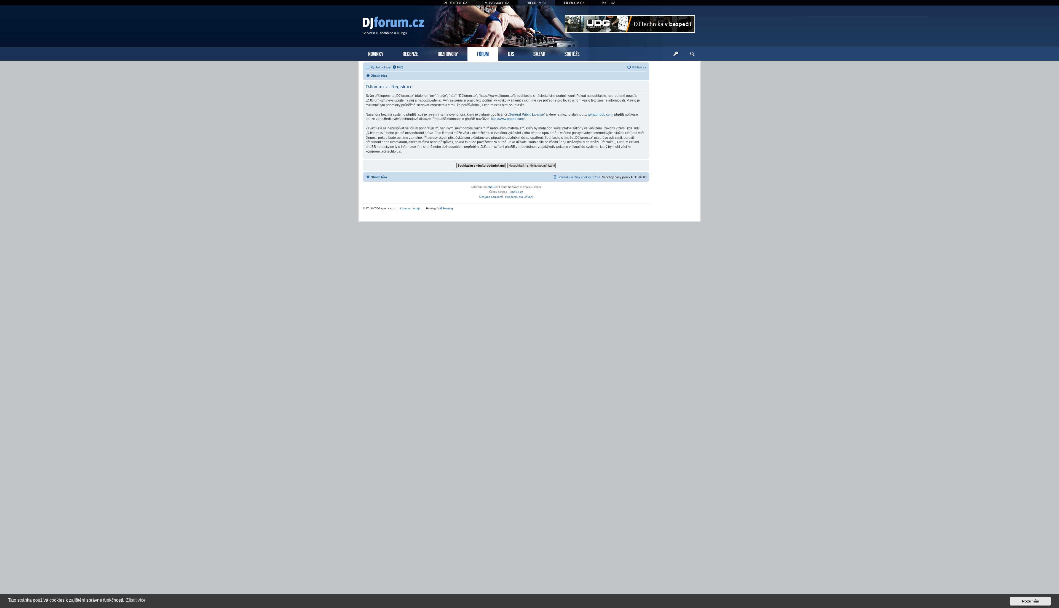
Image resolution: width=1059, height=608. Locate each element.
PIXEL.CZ (608, 3)
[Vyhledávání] (692, 54)
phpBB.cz (516, 191)
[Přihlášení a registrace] (675, 54)
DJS (511, 53)
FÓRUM (483, 53)
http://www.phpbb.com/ (508, 119)
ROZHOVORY (448, 53)
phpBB (492, 186)
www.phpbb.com (600, 114)
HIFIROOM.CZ (574, 3)
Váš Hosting (445, 208)
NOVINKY (375, 53)
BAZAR (539, 53)
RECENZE (410, 53)
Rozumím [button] (1030, 601)
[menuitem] (397, 67)
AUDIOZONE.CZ (455, 3)
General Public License (526, 114)
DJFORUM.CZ (536, 3)
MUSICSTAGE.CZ (497, 3)
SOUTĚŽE (572, 53)
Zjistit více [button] (136, 600)
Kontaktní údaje (410, 208)
